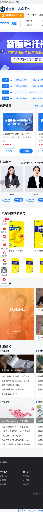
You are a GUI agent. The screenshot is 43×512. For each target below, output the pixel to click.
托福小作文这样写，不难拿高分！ (15, 427)
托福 (8, 23)
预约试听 (6, 200)
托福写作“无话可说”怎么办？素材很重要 (17, 431)
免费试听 (26, 151)
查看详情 (9, 151)
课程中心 (3, 476)
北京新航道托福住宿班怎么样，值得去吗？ (17, 381)
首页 (27, 15)
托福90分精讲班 (21, 86)
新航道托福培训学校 (10, 394)
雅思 (34, 15)
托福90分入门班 (21, 80)
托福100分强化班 (28, 92)
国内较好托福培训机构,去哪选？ (14, 389)
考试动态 (29, 25)
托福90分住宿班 (21, 98)
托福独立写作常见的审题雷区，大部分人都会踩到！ (17, 440)
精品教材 (3, 484)
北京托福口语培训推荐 (11, 385)
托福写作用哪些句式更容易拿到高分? (17, 444)
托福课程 (29, 21)
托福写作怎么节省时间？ (12, 436)
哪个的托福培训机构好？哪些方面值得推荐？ (17, 376)
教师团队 (3, 480)
